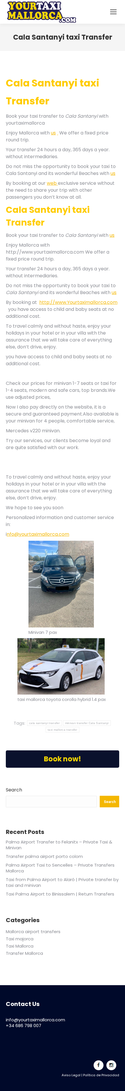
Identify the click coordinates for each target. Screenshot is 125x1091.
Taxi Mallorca (19, 946)
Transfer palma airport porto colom (44, 856)
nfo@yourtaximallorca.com (38, 534)
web (52, 183)
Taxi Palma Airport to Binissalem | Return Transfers (60, 894)
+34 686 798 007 (23, 1025)
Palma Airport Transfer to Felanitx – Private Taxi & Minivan (59, 845)
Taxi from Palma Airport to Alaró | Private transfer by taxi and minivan (62, 882)
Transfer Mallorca (24, 953)
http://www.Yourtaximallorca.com (78, 302)
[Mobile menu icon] (113, 12)
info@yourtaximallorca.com (35, 1020)
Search (14, 790)
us (53, 133)
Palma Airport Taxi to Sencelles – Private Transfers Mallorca (60, 868)
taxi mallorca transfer (62, 729)
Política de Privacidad (101, 1075)
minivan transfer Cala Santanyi (87, 723)
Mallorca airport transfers (33, 932)
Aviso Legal (71, 1075)
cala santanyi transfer (44, 723)
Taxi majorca (19, 939)
